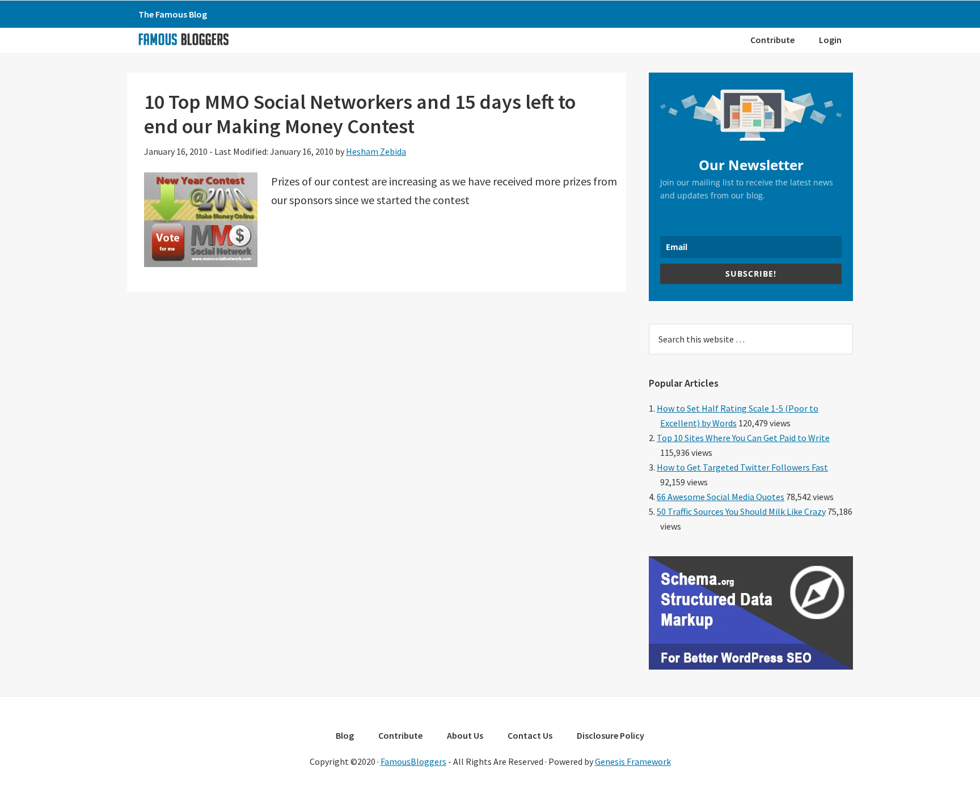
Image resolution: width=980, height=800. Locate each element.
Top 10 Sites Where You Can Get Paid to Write (743, 437)
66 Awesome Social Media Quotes (720, 496)
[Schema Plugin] (751, 666)
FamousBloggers (413, 761)
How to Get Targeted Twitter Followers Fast (742, 467)
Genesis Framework (633, 761)
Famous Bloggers (183, 39)
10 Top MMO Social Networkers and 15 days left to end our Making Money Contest (360, 114)
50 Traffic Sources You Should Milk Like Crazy (741, 511)
